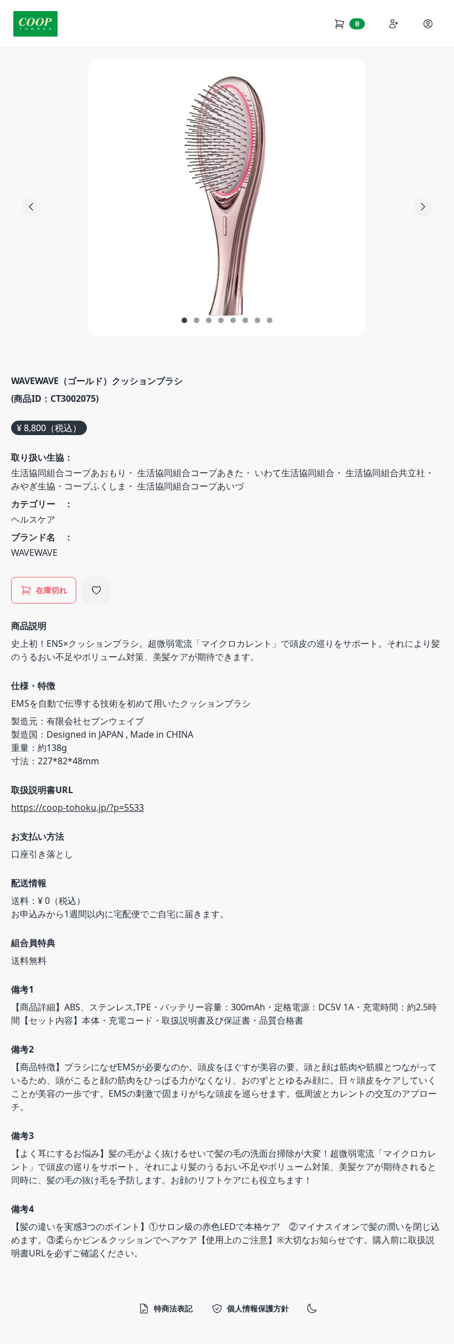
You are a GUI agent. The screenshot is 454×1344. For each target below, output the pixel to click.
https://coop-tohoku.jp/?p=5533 (77, 807)
